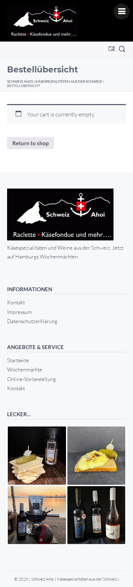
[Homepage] (42, 21)
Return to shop (30, 143)
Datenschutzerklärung (32, 321)
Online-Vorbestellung (31, 379)
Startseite (18, 360)
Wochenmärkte (24, 369)
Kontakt (16, 302)
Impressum (19, 312)
